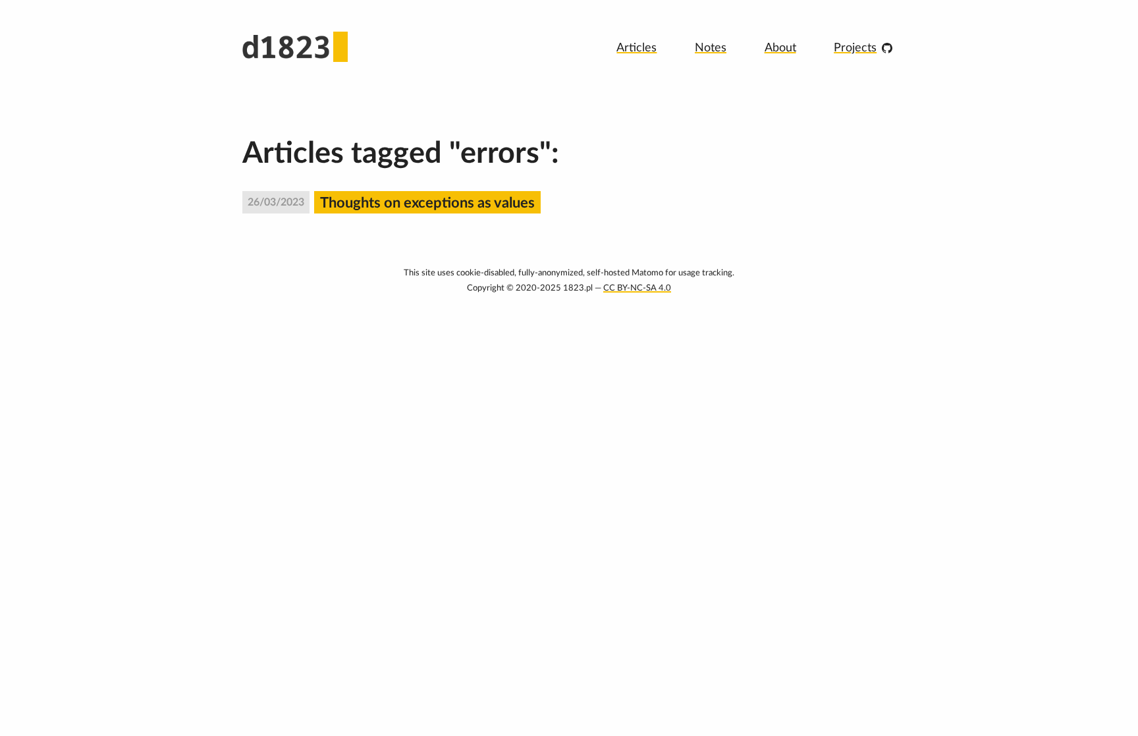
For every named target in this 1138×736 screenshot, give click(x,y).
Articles (636, 47)
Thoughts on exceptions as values (427, 203)
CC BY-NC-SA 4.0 (637, 288)
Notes (710, 47)
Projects (855, 47)
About (780, 47)
